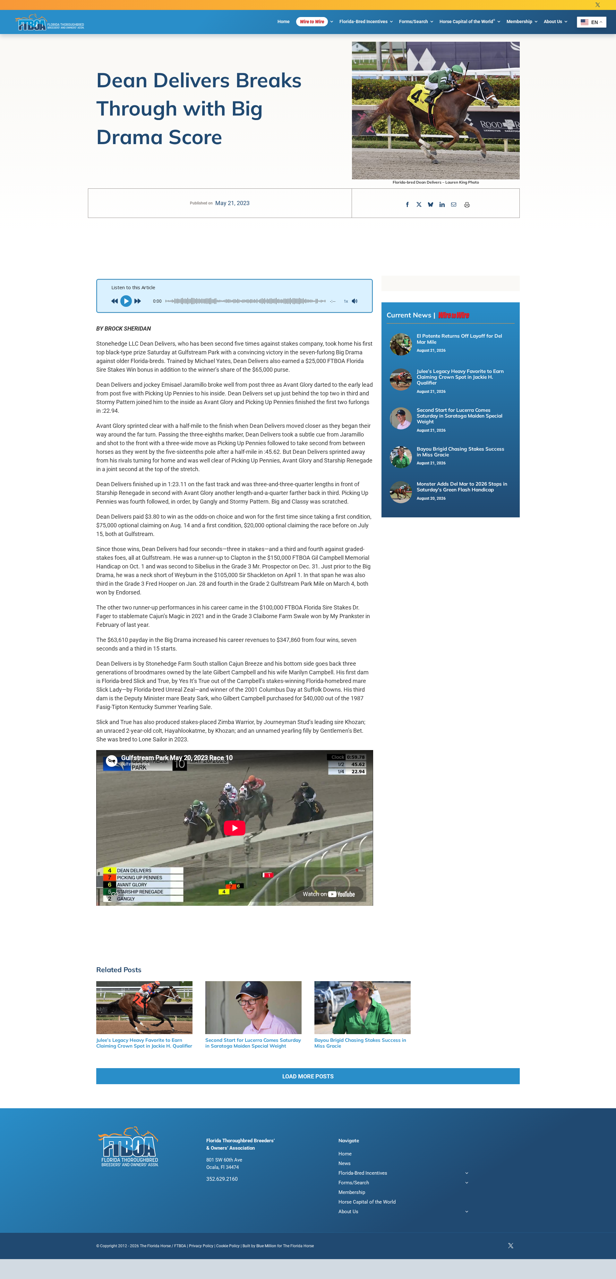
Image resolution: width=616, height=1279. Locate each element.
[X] (419, 204)
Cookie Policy (228, 1246)
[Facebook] (407, 204)
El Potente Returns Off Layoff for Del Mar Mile (459, 339)
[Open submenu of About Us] (465, 1212)
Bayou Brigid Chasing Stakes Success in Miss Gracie (460, 452)
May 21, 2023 (232, 203)
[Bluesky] (430, 204)
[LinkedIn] (442, 204)
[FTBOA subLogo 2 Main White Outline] (50, 13)
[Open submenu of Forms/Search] (465, 1183)
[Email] (453, 204)
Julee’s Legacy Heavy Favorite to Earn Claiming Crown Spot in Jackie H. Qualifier (460, 377)
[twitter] (597, 5)
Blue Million (266, 1246)
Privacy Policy (201, 1246)
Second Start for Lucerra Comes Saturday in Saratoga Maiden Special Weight (459, 416)
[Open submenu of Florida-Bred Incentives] (465, 1174)
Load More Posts (308, 1076)
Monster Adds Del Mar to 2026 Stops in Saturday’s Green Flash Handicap (462, 487)
